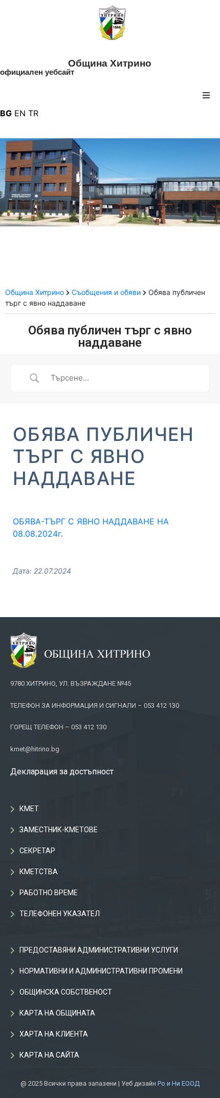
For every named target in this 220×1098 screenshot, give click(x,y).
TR (33, 113)
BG (6, 113)
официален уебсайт (37, 72)
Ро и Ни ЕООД (179, 1083)
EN (20, 113)
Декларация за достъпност (62, 771)
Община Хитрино (109, 63)
